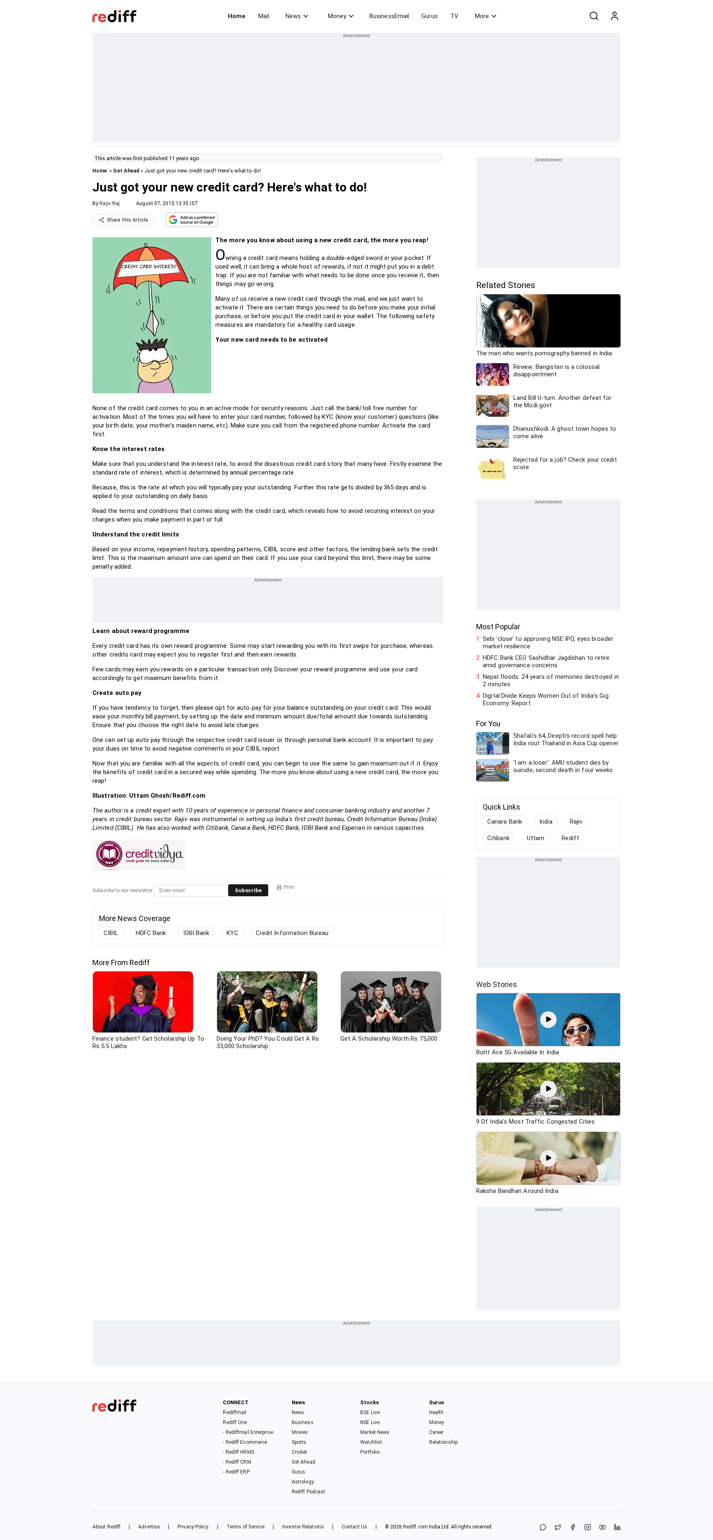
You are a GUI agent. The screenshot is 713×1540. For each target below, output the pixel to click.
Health (436, 1412)
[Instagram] (587, 1528)
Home (237, 16)
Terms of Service (246, 1527)
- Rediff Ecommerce (245, 1442)
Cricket (299, 1452)
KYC (232, 933)
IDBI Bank (196, 933)
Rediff (570, 838)
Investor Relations (303, 1527)
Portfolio (370, 1452)
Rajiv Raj (109, 203)
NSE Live (370, 1422)
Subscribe (248, 890)
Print (289, 887)
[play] (548, 1019)
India (545, 821)
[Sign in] (614, 16)
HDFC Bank (151, 933)
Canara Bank (504, 821)
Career (436, 1432)
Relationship (443, 1442)
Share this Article (127, 220)
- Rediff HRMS (238, 1452)
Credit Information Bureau (292, 933)
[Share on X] (558, 1528)
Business (303, 1422)
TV (454, 16)
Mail (263, 16)
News (293, 16)
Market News (375, 1432)
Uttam (536, 838)
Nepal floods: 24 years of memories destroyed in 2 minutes (551, 680)
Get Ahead (126, 171)
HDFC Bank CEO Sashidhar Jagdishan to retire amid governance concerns (546, 661)
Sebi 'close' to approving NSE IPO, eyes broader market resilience (548, 642)
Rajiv (576, 821)
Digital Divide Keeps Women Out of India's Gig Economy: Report (546, 699)
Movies (300, 1432)
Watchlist (371, 1442)
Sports (299, 1442)
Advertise (149, 1527)
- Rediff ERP (236, 1472)
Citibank (498, 838)
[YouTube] (602, 1528)
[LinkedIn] (617, 1528)
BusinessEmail (389, 16)
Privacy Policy (192, 1527)
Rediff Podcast (308, 1492)
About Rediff (106, 1527)
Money (337, 16)
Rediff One (235, 1422)
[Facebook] (572, 1528)
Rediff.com (415, 1527)
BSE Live (370, 1412)
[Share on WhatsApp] (543, 1528)
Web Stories (496, 984)
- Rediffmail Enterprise (248, 1432)
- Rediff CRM (237, 1462)
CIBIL (111, 933)
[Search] (594, 16)
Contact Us (354, 1527)
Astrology (303, 1482)
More (482, 16)
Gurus (429, 16)
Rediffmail (234, 1412)
